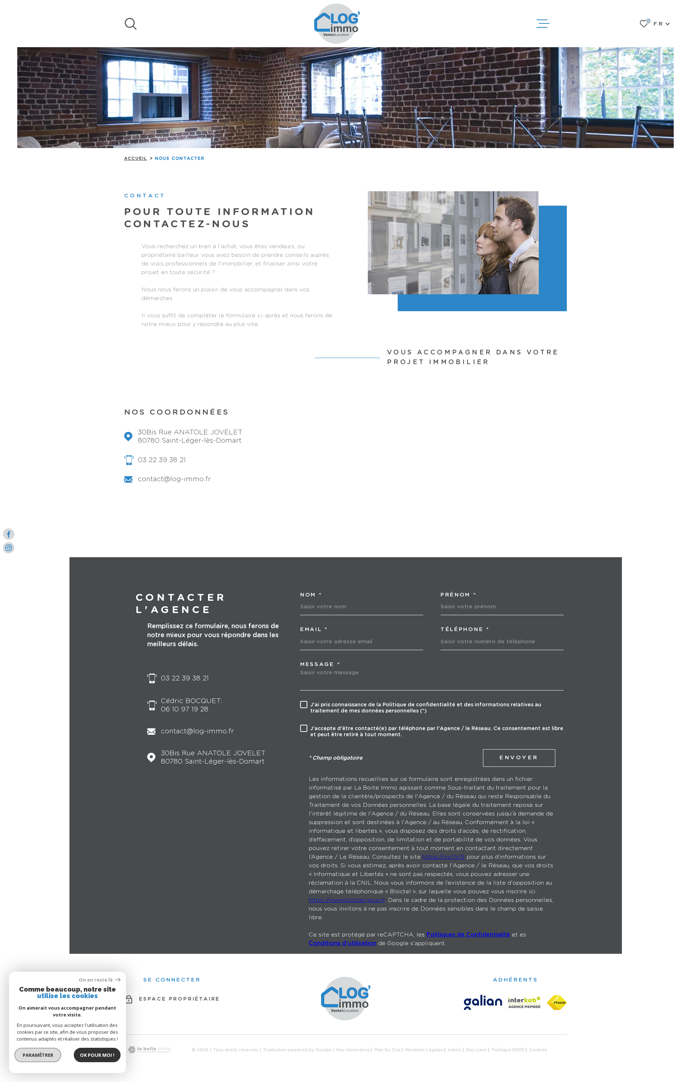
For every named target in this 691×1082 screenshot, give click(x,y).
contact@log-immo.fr (174, 479)
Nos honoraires (353, 1050)
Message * (320, 664)
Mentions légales (424, 1050)
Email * (314, 629)
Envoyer (519, 757)
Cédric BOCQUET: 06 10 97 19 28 (191, 705)
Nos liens (476, 1050)
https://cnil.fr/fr (444, 857)
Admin (454, 1050)
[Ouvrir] (130, 23)
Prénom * (459, 595)
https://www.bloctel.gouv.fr (347, 900)
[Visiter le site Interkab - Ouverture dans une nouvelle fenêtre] (524, 1002)
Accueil (135, 158)
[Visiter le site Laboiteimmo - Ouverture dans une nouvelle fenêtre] (149, 1049)
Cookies (538, 1050)
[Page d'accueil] (337, 24)
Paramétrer (38, 1055)
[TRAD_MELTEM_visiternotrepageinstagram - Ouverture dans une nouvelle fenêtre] (8, 548)
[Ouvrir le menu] (543, 23)
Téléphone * (465, 629)
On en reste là (96, 980)
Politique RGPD (508, 1050)
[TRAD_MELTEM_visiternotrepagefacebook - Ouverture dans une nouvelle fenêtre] (8, 534)
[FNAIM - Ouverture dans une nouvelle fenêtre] (557, 1002)
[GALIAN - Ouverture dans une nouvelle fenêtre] (483, 1002)
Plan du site (387, 1050)
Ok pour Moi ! (97, 1055)
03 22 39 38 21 (162, 460)
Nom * (311, 595)
